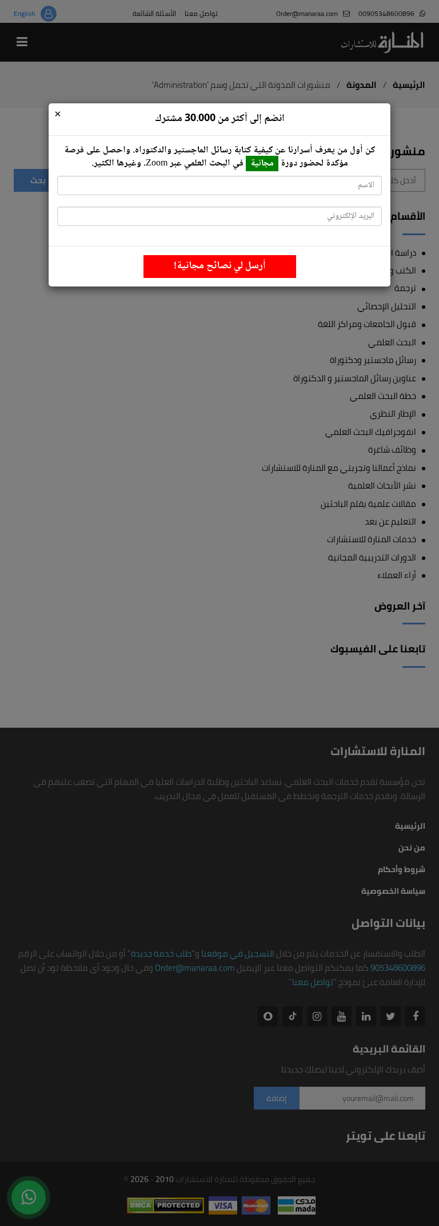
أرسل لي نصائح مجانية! (220, 266)
